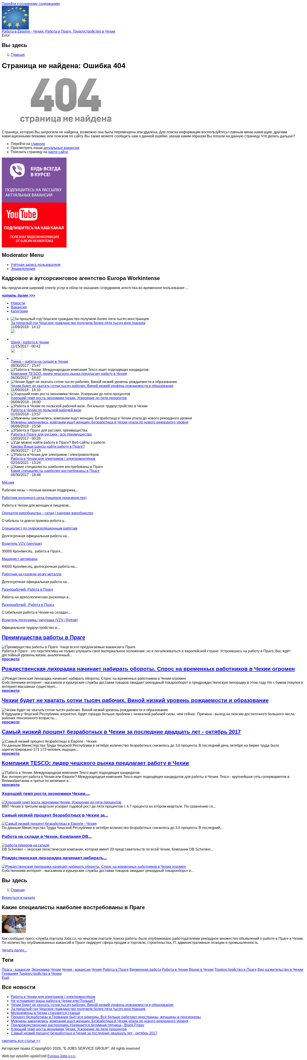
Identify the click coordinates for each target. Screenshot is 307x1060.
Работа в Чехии (175, 969)
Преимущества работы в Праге (43, 637)
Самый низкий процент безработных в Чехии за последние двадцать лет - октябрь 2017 (121, 732)
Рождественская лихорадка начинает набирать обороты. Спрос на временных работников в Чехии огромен (148, 669)
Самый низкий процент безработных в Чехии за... (55, 815)
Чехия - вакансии (76, 969)
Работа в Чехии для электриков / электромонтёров (53, 459)
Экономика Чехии (46, 969)
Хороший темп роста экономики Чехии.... (46, 793)
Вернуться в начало (18, 898)
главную (38, 144)
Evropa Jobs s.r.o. (61, 1056)
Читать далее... (14, 950)
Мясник (8, 482)
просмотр (11, 659)
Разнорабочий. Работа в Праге (27, 589)
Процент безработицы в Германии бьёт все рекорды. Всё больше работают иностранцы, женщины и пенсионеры (106, 1017)
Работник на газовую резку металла (31, 574)
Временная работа (145, 969)
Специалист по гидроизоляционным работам (39, 528)
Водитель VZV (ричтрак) (22, 544)
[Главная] (15, 28)
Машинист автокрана (19, 559)
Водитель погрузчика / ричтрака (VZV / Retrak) (40, 620)
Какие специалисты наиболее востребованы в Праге (55, 471)
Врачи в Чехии (201, 969)
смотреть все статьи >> (21, 1041)
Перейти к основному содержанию (31, 4)
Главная (18, 55)
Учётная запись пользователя (35, 265)
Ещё (5, 978)
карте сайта (58, 152)
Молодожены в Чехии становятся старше (45, 1013)
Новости (18, 303)
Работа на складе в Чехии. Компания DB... (47, 836)
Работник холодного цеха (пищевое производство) (44, 498)
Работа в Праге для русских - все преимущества (51, 434)
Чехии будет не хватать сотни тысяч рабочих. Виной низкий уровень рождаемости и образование (92, 386)
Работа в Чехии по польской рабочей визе (46, 410)
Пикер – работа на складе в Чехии (39, 361)
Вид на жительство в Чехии (280, 969)
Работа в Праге (116, 969)
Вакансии (19, 307)
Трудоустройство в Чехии (40, 973)
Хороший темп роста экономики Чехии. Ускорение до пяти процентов (69, 398)
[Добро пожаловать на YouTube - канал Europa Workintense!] (34, 246)
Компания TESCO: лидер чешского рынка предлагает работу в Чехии (69, 374)
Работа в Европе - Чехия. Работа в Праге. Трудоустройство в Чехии (58, 31)
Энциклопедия (23, 269)
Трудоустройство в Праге (235, 969)
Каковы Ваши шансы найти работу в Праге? (48, 446)
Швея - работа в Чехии (30, 342)
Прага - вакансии (16, 969)
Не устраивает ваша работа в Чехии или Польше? (53, 1001)
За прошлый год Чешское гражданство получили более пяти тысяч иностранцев (78, 323)
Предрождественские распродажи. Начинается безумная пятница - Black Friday (77, 1025)
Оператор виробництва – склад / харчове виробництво (47, 513)
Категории (19, 311)
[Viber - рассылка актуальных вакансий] (34, 201)
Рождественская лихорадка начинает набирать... (54, 857)
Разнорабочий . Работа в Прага (28, 605)
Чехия (96, 969)
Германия (10, 973)
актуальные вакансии (61, 148)
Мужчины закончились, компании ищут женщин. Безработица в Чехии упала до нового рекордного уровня (99, 422)
